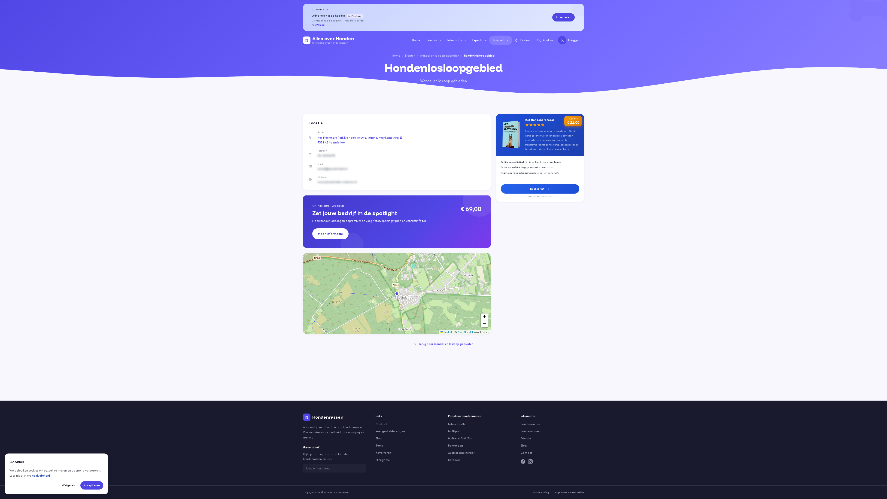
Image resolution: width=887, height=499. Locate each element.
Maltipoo (454, 431)
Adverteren (563, 17)
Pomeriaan (455, 445)
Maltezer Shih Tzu (460, 438)
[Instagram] (530, 461)
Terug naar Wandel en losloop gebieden (445, 344)
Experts (477, 40)
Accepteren (92, 485)
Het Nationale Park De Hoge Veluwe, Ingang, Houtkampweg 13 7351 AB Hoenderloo (360, 140)
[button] (397, 294)
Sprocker (454, 460)
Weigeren (68, 485)
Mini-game (383, 460)
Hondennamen (531, 431)
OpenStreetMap (467, 332)
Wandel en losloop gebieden (439, 55)
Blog (379, 438)
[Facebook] (523, 461)
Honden (432, 40)
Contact (381, 424)
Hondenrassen (530, 424)
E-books (526, 438)
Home (416, 40)
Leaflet (447, 332)
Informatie (454, 40)
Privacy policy (541, 492)
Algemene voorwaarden (569, 492)
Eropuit (410, 55)
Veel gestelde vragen (390, 431)
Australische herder (461, 452)
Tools (379, 445)
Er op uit (498, 40)
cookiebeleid (41, 475)
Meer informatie (330, 233)
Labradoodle (457, 424)
